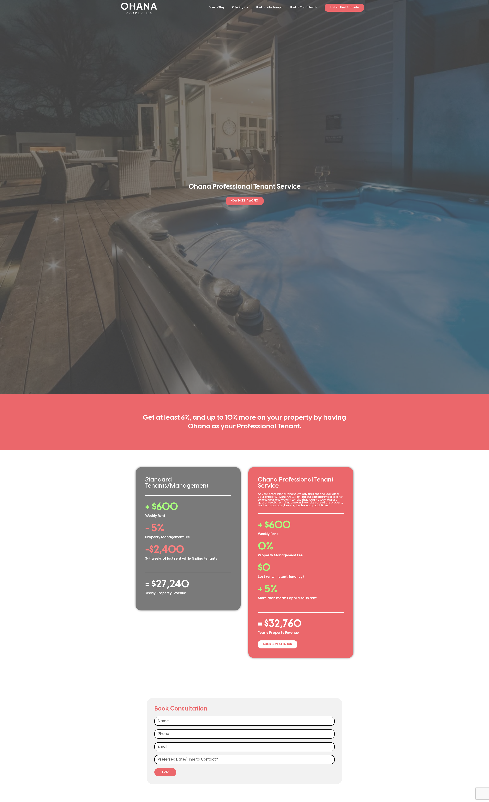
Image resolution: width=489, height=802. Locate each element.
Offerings (238, 7)
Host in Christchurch (303, 7)
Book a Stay (216, 7)
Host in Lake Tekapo (269, 7)
